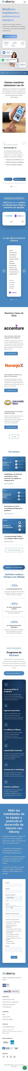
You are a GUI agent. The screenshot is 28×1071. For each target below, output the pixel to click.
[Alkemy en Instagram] (11, 1056)
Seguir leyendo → (9, 483)
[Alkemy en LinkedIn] (14, 1056)
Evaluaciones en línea (8, 999)
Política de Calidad (7, 1019)
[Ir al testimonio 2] (13, 299)
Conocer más (8, 179)
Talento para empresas (8, 1004)
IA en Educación (6, 1007)
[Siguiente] (24, 142)
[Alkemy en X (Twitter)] (7, 1056)
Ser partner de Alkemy (13, 673)
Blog (3, 1014)
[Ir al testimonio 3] (14, 299)
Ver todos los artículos (14, 550)
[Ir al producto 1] (11, 186)
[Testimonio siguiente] (24, 271)
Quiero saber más (10, 36)
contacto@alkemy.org (8, 1027)
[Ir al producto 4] (15, 186)
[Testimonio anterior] (4, 271)
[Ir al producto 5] (16, 186)
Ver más (14, 436)
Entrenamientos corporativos (10, 1002)
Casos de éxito (6, 1017)
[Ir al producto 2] (12, 186)
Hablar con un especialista (14, 567)
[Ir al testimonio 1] (11, 299)
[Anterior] (3, 142)
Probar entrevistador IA (20, 179)
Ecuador (19, 1031)
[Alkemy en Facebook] (3, 1056)
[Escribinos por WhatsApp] (25, 1068)
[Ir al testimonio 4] (16, 299)
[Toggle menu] (24, 2)
